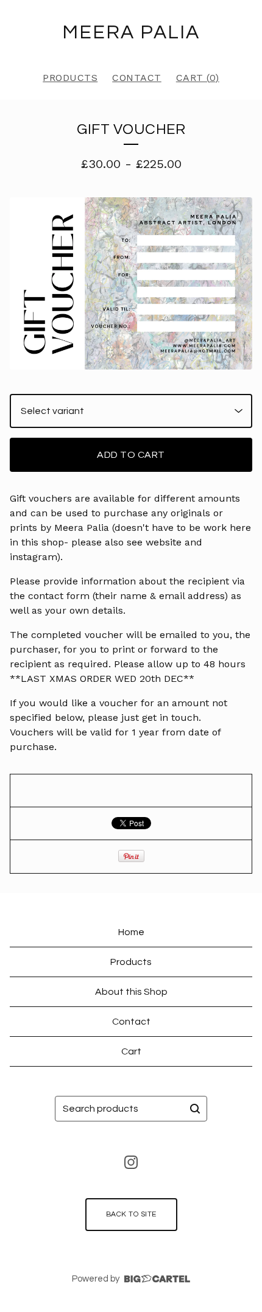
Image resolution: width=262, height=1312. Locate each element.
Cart (131, 1051)
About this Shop (131, 992)
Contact (136, 77)
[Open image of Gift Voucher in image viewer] (131, 283)
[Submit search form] (195, 1108)
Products (70, 77)
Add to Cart (131, 455)
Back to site (131, 1214)
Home (131, 932)
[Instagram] (131, 1162)
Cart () (197, 77)
